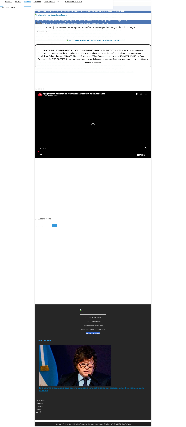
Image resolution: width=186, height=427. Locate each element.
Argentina (39, 406)
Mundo (38, 409)
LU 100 (38, 412)
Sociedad (39, 23)
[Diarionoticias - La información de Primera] (51, 15)
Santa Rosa (40, 400)
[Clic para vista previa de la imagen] (93, 40)
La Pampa (39, 403)
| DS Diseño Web (124, 424)
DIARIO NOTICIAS (111, 424)
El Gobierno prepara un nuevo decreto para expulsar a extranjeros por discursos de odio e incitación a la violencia (91, 389)
